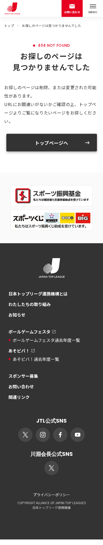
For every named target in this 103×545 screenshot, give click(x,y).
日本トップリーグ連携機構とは (38, 293)
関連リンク (19, 397)
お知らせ (16, 315)
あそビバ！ (19, 350)
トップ (9, 25)
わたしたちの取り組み (29, 304)
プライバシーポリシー (51, 494)
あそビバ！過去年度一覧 (36, 359)
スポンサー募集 (23, 376)
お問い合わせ (21, 386)
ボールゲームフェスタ (29, 331)
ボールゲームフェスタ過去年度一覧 (46, 340)
